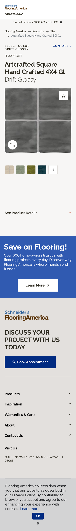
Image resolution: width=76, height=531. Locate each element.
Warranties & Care (20, 415)
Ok (38, 516)
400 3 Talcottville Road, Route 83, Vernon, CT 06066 (34, 458)
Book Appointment (32, 362)
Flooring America (15, 31)
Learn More (35, 285)
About (10, 425)
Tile (52, 31)
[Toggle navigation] (67, 14)
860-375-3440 (14, 14)
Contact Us (14, 435)
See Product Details (21, 213)
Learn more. (30, 509)
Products (38, 31)
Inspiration (13, 404)
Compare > (62, 45)
